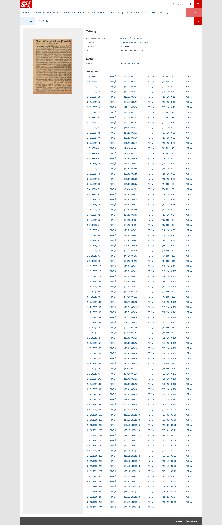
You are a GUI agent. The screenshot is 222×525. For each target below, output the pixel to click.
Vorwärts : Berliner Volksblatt (92, 12)
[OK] (190, 4)
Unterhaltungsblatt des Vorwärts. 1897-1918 (132, 12)
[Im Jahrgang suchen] (198, 21)
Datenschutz (191, 521)
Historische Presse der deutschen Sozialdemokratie (49, 12)
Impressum (179, 521)
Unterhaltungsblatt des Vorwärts (135, 42)
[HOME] (26, 4)
